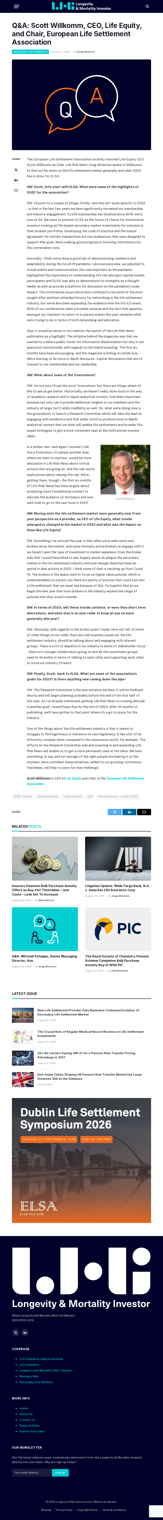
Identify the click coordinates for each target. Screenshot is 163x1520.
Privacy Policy (64, 1509)
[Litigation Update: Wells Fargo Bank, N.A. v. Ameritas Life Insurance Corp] (118, 858)
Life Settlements (47, 796)
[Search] (147, 6)
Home (23, 1408)
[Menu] (16, 6)
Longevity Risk (73, 796)
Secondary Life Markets (30, 51)
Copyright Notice (87, 1509)
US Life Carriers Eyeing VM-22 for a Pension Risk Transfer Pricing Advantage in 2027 (86, 1055)
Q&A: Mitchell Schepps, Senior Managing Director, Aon (44, 958)
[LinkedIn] (16, 180)
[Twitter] (16, 170)
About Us (26, 1414)
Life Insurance (29, 1364)
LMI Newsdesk (119, 970)
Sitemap (46, 1509)
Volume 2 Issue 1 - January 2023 (118, 796)
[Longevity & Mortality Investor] (81, 6)
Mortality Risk (29, 1376)
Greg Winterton (86, 51)
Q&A (90, 796)
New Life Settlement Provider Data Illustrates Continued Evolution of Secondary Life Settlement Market (88, 1012)
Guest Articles (29, 1425)
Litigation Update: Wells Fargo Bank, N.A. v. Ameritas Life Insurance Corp (117, 888)
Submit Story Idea (31, 1431)
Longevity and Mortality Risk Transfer (45, 1370)
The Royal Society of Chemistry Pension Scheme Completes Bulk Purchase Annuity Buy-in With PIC (117, 960)
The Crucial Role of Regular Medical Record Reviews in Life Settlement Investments (90, 1034)
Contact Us (27, 1419)
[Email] (16, 190)
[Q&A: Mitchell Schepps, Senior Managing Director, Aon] (45, 929)
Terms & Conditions (114, 1509)
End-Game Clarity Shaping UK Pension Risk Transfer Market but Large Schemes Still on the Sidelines (89, 1077)
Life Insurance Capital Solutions (41, 1359)
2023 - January (23, 796)
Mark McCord (46, 900)
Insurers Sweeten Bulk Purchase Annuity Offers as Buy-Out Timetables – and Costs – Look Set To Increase (44, 890)
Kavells (112, 1501)
